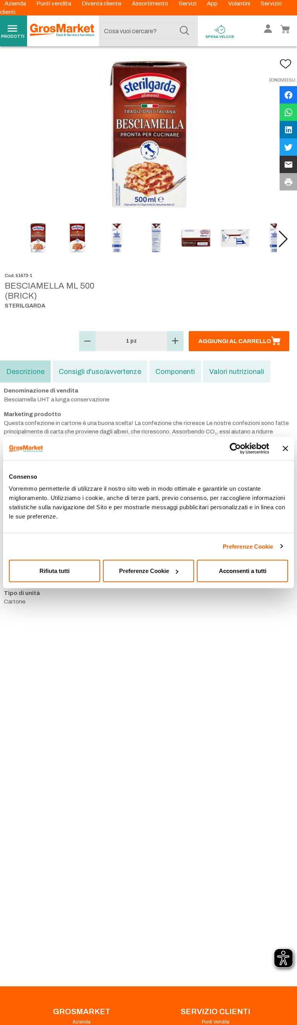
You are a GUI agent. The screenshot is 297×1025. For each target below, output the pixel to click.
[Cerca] (184, 31)
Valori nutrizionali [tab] (236, 372)
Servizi (188, 3)
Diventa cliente (102, 3)
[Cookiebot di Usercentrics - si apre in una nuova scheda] (235, 448)
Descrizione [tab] (25, 372)
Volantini (239, 3)
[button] (283, 239)
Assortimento (150, 3)
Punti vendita (54, 3)
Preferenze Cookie (248, 546)
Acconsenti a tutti (242, 571)
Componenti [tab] (175, 372)
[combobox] (146, 31)
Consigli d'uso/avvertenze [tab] (100, 372)
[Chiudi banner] (285, 448)
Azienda (16, 3)
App (213, 3)
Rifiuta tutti (54, 571)
